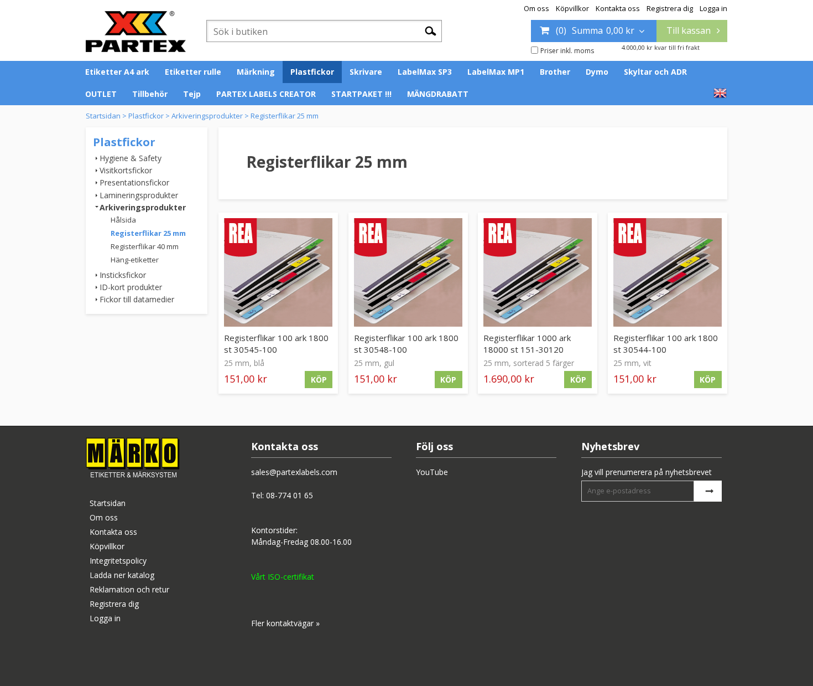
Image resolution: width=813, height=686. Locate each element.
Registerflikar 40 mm (145, 246)
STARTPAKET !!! (361, 94)
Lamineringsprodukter (139, 195)
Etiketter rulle (193, 71)
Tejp (192, 94)
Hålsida (123, 220)
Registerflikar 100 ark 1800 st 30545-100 (276, 343)
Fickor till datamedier (137, 299)
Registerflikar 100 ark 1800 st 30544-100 (665, 343)
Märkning (256, 71)
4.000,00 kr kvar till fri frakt (661, 47)
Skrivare (366, 71)
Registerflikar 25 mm (285, 116)
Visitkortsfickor (126, 170)
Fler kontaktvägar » (285, 623)
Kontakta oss (618, 8)
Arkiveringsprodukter (207, 116)
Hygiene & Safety (130, 158)
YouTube (432, 472)
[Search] (430, 30)
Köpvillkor (572, 8)
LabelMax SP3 (425, 71)
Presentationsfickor (134, 182)
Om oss (536, 8)
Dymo (597, 71)
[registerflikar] (278, 272)
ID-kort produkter (131, 287)
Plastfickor (312, 71)
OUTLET (101, 94)
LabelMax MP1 (495, 71)
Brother (555, 71)
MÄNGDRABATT (437, 94)
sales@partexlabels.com (294, 472)
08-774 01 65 (289, 495)
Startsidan (103, 116)
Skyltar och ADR (655, 71)
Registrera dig (670, 8)
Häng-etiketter (135, 260)
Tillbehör (150, 94)
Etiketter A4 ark (117, 71)
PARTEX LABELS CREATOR (266, 94)
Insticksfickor (123, 275)
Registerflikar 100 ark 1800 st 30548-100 (406, 343)
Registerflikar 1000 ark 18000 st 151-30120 (527, 343)
